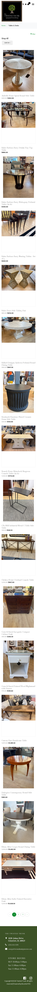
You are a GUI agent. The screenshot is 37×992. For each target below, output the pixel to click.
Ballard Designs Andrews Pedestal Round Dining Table (18, 363)
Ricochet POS (26, 984)
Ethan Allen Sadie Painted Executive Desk (17, 900)
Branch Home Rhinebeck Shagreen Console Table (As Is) (16, 472)
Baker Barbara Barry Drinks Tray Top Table (17, 149)
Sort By (6, 43)
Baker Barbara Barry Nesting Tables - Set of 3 (18, 257)
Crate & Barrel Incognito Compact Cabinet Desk (16, 633)
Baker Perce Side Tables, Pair (14, 310)
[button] (25, 4)
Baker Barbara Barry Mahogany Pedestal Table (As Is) (18, 203)
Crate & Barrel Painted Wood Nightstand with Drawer (18, 687)
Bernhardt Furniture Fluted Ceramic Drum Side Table (16, 418)
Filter (33, 34)
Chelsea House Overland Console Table (18, 580)
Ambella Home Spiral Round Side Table (18, 95)
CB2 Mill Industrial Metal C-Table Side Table (18, 526)
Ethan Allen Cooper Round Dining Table (18, 847)
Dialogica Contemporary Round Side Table (17, 793)
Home (4, 25)
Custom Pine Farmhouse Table (14, 740)
